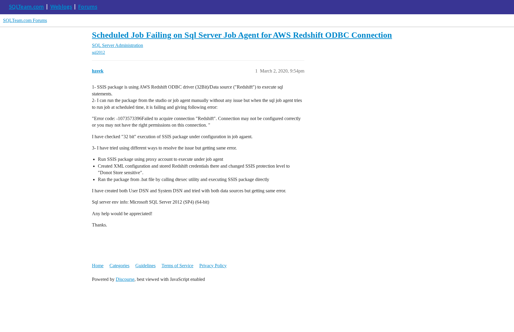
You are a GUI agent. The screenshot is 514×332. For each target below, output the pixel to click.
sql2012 (98, 52)
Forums (87, 7)
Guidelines (145, 265)
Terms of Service (177, 265)
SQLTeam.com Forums (25, 20)
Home (98, 265)
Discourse (125, 279)
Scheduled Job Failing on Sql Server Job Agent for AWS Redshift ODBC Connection (242, 35)
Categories (119, 265)
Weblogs (61, 7)
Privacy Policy (213, 265)
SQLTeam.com (26, 7)
